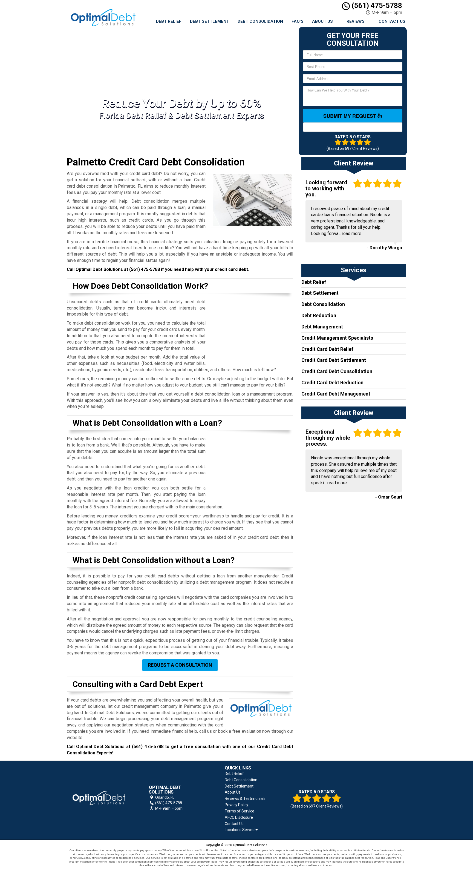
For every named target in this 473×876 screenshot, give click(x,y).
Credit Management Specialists (337, 338)
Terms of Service (239, 811)
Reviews (356, 21)
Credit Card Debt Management (335, 394)
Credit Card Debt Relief (327, 349)
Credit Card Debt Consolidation (336, 371)
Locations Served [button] (240, 830)
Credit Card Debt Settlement (333, 360)
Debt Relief (168, 21)
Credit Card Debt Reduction (332, 382)
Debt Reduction (318, 315)
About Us (322, 21)
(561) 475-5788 (376, 5)
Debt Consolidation (260, 21)
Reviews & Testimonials (245, 798)
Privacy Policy (236, 805)
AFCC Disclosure (239, 817)
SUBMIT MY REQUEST (350, 115)
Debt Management (322, 327)
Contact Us (392, 21)
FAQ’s (298, 21)
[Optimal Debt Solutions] (99, 798)
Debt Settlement (209, 21)
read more (351, 233)
